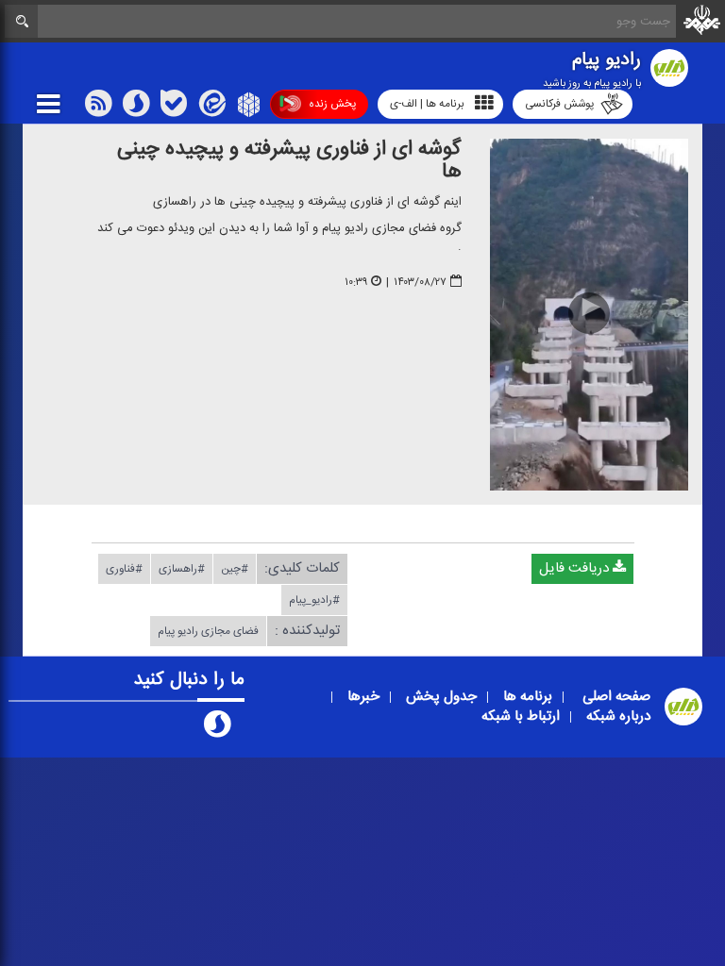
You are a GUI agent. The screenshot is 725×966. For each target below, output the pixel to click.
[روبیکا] (246, 107)
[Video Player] (589, 315)
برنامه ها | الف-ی (427, 103)
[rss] (98, 107)
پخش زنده (332, 103)
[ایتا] (210, 107)
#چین (234, 568)
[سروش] (136, 107)
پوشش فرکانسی (559, 103)
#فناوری (124, 568)
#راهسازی (182, 568)
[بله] (174, 107)
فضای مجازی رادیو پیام (208, 631)
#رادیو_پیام (314, 600)
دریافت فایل (576, 568)
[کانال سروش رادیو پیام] (217, 728)
